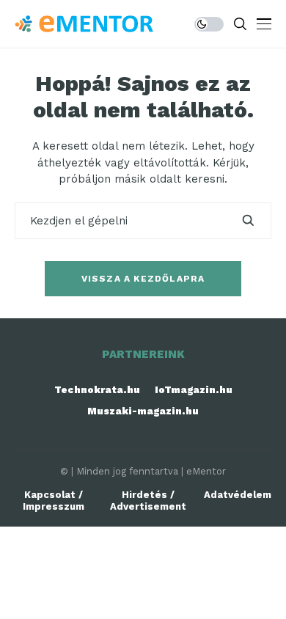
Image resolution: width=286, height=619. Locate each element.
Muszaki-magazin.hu (143, 411)
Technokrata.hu (97, 389)
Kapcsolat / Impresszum (53, 500)
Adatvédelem (237, 494)
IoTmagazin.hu (193, 389)
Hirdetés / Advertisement (148, 500)
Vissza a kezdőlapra (143, 279)
